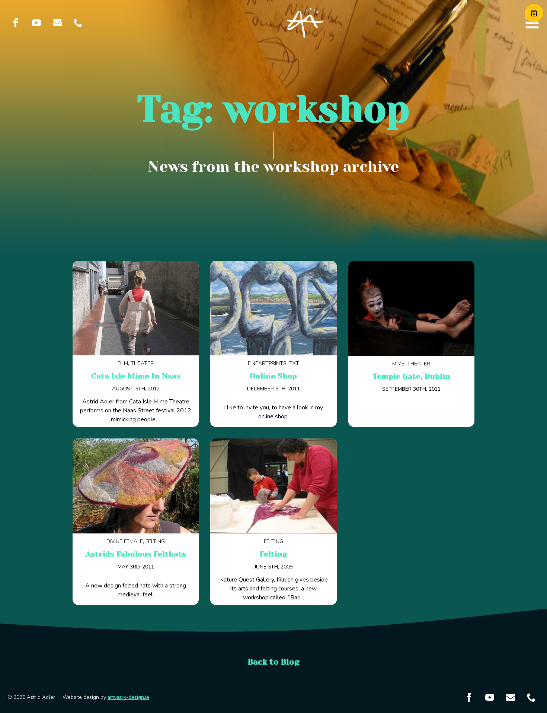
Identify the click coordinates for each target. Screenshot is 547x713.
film (123, 363)
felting (155, 541)
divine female (124, 541)
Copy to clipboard (534, 13)
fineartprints (267, 363)
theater (142, 363)
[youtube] (36, 23)
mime (398, 363)
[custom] (57, 23)
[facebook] (15, 23)
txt (294, 363)
